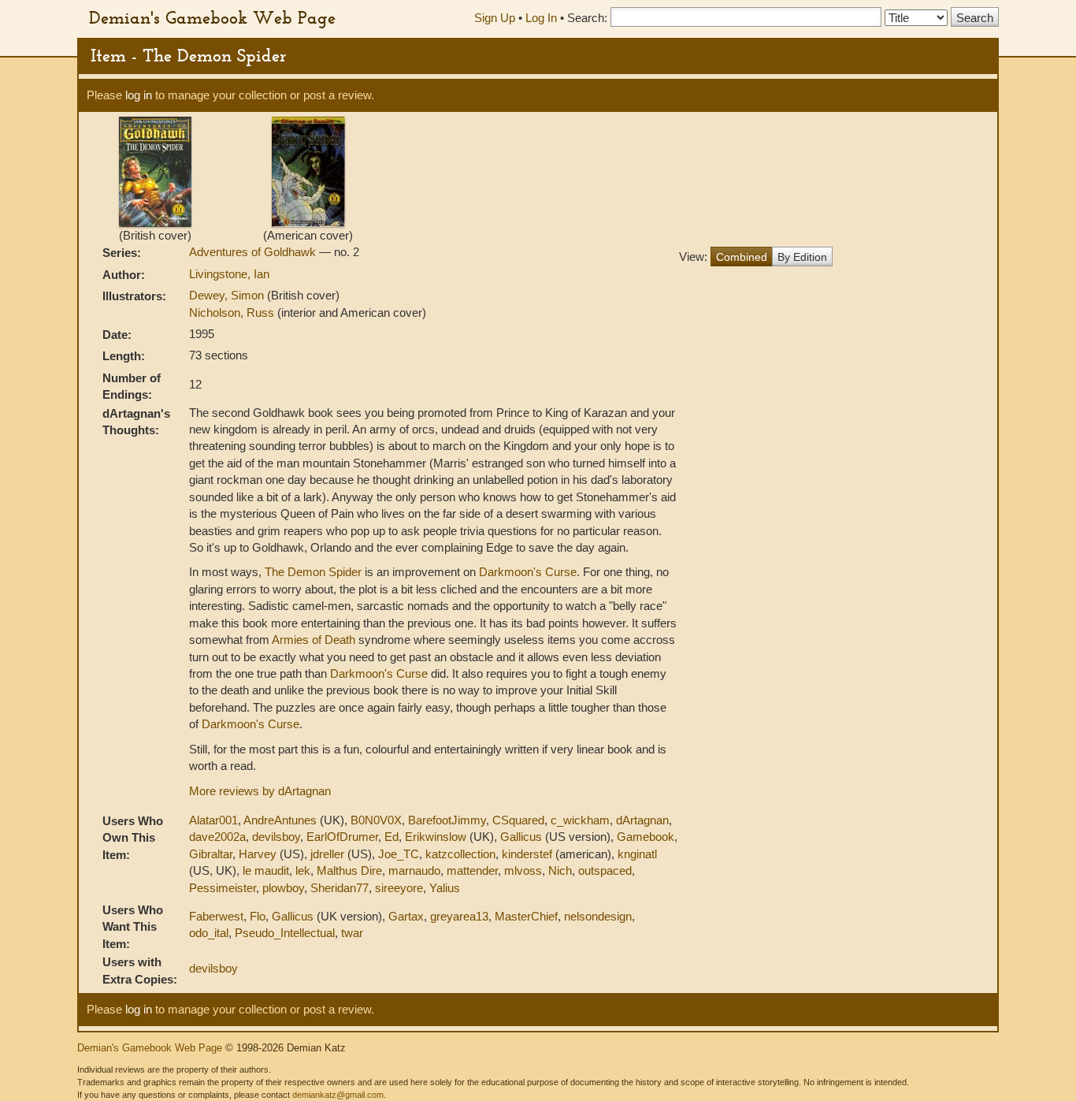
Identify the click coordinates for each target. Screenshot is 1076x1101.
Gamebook (645, 836)
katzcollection (460, 854)
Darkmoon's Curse (528, 571)
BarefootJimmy (447, 820)
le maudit (266, 870)
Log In (541, 17)
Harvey (257, 854)
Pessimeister (222, 888)
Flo (257, 916)
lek (302, 870)
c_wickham (580, 820)
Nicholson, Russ (233, 312)
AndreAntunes (280, 820)
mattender (472, 870)
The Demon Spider (313, 571)
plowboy (283, 888)
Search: (587, 17)
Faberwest (216, 916)
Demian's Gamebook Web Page (212, 17)
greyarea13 (459, 916)
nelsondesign (598, 916)
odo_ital (208, 932)
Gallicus (521, 836)
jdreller (327, 854)
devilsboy (276, 836)
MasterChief (526, 916)
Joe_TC (398, 854)
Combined (741, 257)
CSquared (518, 820)
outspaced (605, 870)
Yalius (444, 888)
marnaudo (414, 870)
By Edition (802, 257)
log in (138, 95)
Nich (560, 870)
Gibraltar (210, 854)
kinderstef (527, 854)
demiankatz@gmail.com (338, 1094)
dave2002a (217, 836)
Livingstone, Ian (229, 274)
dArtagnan (642, 820)
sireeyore (399, 888)
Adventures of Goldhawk (254, 252)
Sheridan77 (339, 888)
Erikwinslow (435, 836)
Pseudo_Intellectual (285, 932)
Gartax (406, 916)
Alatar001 (213, 820)
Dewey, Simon (228, 295)
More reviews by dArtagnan (260, 791)
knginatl (637, 854)
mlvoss (523, 870)
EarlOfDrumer (342, 836)
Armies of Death (313, 639)
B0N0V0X (376, 820)
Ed (391, 836)
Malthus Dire (349, 870)
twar (352, 932)
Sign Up (494, 17)
